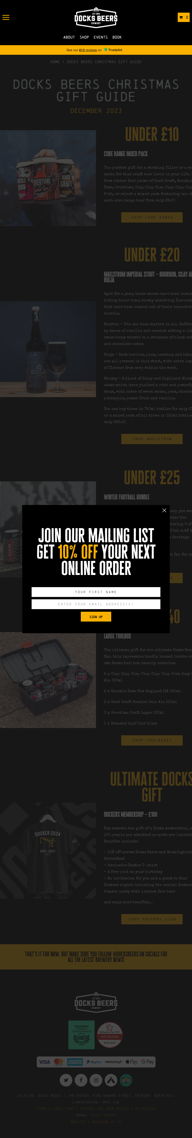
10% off (78, 552)
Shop (84, 37)
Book (117, 37)
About (69, 37)
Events (101, 37)
